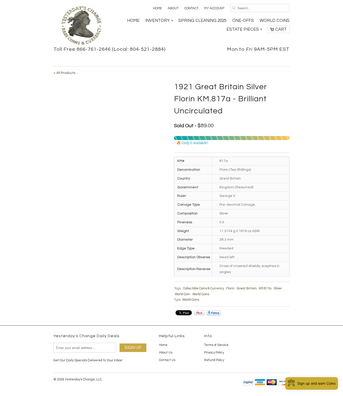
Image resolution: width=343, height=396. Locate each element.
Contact (191, 8)
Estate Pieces (244, 29)
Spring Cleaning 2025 (202, 20)
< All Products (64, 73)
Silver (278, 288)
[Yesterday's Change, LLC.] (81, 26)
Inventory (159, 20)
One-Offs (243, 20)
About (173, 8)
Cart (281, 29)
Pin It (199, 312)
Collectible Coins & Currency (203, 288)
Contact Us (167, 360)
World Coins (275, 20)
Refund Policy (214, 360)
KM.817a (265, 288)
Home (157, 8)
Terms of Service (216, 345)
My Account (214, 8)
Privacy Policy (214, 352)
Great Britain (246, 288)
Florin (230, 288)
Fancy (214, 312)
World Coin (182, 294)
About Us (165, 352)
